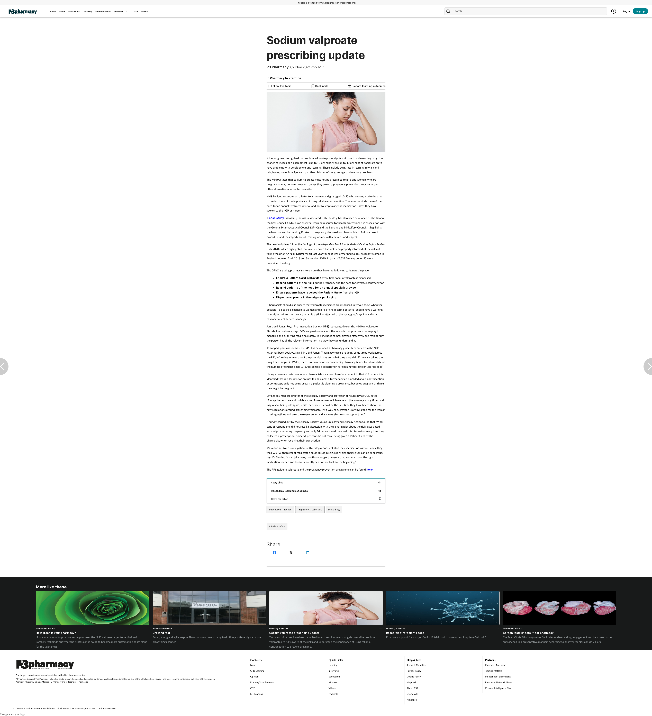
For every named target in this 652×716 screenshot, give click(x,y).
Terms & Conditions (417, 665)
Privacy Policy (414, 670)
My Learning (256, 693)
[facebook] (275, 553)
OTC (252, 688)
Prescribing (334, 509)
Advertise (412, 699)
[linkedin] (308, 553)
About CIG (412, 688)
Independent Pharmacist (77, 682)
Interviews (334, 670)
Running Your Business (262, 682)
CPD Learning (257, 670)
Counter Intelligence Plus (498, 688)
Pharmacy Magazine (24, 682)
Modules (333, 682)
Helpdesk (411, 682)
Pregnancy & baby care (310, 509)
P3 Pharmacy (55, 682)
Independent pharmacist (498, 676)
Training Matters (41, 682)
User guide (412, 693)
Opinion (254, 676)
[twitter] (291, 553)
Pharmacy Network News (498, 682)
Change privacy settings (12, 714)
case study (276, 218)
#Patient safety (277, 526)
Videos (332, 688)
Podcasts (333, 693)
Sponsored (334, 676)
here (369, 469)
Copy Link (277, 482)
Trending (333, 665)
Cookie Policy (414, 676)
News (253, 665)
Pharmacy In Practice (280, 509)
